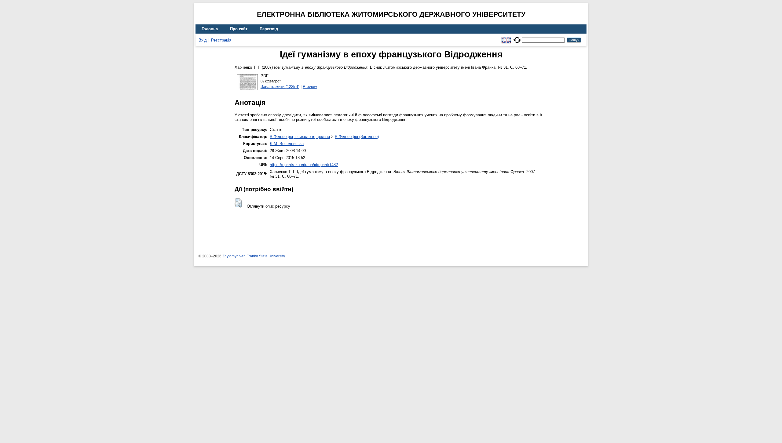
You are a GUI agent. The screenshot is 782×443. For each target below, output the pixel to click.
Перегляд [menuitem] (269, 29)
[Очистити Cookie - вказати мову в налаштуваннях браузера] (517, 37)
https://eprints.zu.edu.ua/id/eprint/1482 (304, 164)
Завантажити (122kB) (280, 86)
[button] (238, 203)
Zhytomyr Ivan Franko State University (253, 256)
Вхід (203, 40)
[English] (506, 37)
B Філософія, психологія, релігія (300, 136)
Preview (310, 86)
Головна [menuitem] (210, 29)
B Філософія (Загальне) (357, 136)
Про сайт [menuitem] (238, 29)
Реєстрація (221, 40)
